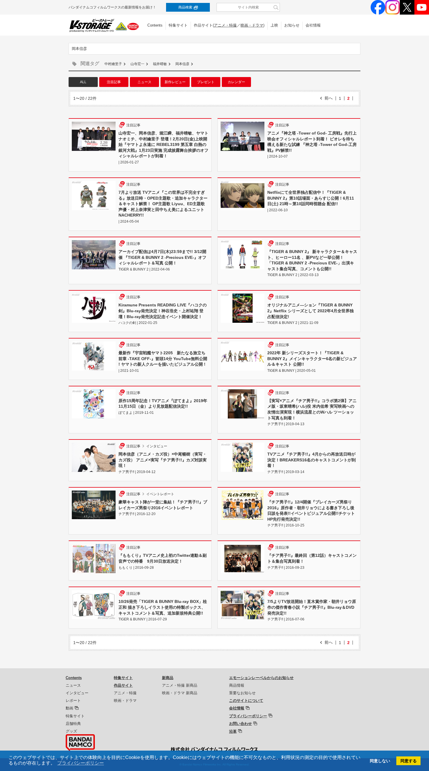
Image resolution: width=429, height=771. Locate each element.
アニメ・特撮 (225, 25)
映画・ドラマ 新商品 (179, 693)
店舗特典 (73, 723)
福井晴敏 (160, 64)
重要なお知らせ (242, 693)
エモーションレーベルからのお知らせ (261, 678)
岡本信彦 (182, 64)
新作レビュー (175, 82)
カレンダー (236, 82)
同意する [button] (408, 760)
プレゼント (205, 82)
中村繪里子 (113, 64)
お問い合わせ (240, 723)
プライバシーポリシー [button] (80, 762)
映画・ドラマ (251, 25)
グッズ (71, 731)
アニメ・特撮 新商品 (179, 685)
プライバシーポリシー (248, 716)
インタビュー (77, 693)
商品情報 (236, 685)
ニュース (144, 82)
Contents (155, 25)
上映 (274, 25)
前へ (329, 98)
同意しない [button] (380, 760)
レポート (73, 700)
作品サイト (123, 685)
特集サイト (178, 25)
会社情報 (313, 25)
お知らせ (291, 25)
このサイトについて (246, 700)
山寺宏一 (137, 64)
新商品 (167, 678)
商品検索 (185, 7)
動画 (69, 708)
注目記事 (114, 82)
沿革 (233, 731)
